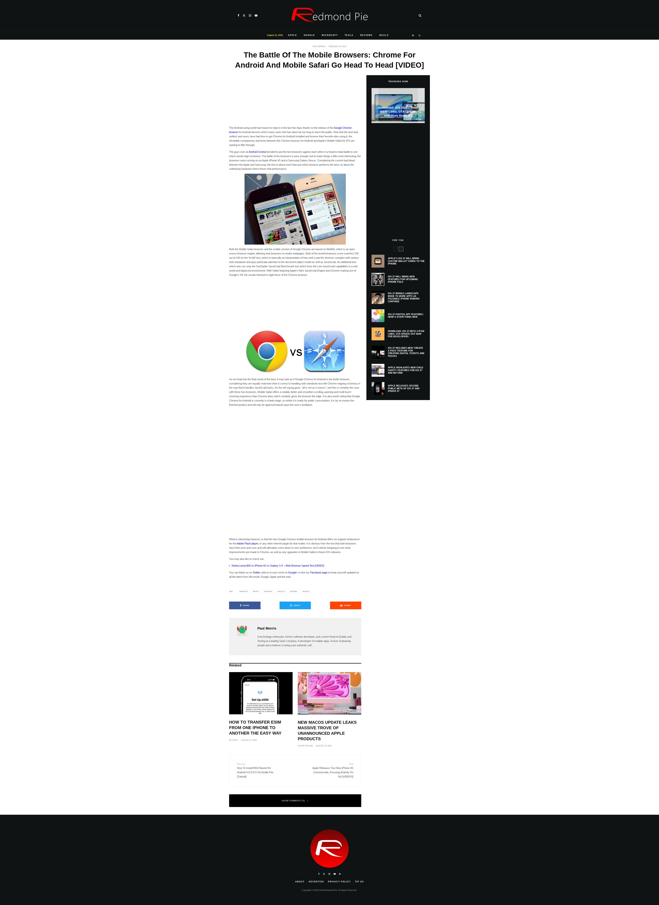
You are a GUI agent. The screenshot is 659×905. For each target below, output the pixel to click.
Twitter (256, 572)
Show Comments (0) (293, 801)
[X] (244, 15)
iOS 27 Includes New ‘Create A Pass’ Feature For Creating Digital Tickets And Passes (406, 352)
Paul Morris (319, 46)
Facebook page (318, 572)
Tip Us (359, 881)
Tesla (349, 35)
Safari (306, 591)
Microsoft (330, 35)
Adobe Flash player (247, 543)
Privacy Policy (339, 881)
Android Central (257, 151)
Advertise (316, 881)
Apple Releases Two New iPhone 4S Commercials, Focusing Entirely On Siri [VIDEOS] (332, 770)
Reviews (366, 35)
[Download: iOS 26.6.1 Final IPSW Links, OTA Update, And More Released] (398, 105)
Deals (384, 35)
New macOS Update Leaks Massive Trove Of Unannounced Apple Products (327, 730)
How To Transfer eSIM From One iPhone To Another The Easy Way (255, 727)
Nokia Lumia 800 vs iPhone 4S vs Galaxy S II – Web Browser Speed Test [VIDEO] (278, 565)
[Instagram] (250, 15)
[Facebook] (238, 15)
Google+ (293, 572)
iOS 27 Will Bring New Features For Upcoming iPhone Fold (403, 279)
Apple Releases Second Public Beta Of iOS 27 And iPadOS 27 (403, 388)
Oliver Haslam (305, 746)
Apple (292, 35)
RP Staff (233, 740)
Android (244, 591)
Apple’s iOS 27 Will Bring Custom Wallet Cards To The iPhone (406, 261)
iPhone (294, 591)
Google (309, 35)
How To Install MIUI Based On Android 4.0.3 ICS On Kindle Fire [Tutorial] (255, 770)
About (300, 881)
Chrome (268, 591)
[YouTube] (256, 15)
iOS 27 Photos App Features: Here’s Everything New (406, 315)
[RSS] (413, 35)
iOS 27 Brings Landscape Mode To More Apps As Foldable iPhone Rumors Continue (404, 297)
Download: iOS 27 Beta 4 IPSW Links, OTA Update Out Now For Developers (406, 334)
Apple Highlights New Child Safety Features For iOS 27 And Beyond (405, 370)
